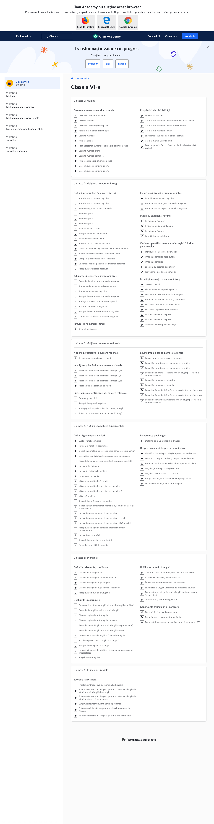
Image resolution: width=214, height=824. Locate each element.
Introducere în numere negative (94, 198)
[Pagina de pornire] (72, 78)
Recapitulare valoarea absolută (93, 269)
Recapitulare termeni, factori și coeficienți (165, 300)
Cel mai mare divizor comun (158, 141)
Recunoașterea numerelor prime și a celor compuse (103, 146)
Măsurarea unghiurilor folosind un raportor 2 (100, 491)
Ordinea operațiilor (154, 262)
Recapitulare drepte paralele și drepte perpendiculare (170, 463)
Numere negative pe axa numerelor (96, 208)
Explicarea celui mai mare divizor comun (164, 136)
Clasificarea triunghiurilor (90, 573)
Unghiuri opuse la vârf (89, 535)
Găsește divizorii (86, 121)
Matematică (83, 78)
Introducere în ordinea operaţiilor (161, 252)
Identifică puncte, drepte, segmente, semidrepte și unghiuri (107, 451)
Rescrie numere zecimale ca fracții (95, 358)
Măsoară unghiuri (87, 496)
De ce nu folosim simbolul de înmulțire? (164, 295)
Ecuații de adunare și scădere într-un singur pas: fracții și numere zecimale (172, 374)
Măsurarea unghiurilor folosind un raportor (99, 486)
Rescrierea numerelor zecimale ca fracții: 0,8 (100, 376)
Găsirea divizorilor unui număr (93, 116)
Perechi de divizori (153, 116)
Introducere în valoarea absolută (94, 244)
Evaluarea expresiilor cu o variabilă (161, 310)
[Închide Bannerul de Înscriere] (208, 47)
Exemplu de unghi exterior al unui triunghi (99, 610)
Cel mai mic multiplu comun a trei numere (165, 126)
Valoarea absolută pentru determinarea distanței (102, 264)
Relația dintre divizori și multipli (94, 131)
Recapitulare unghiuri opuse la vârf (95, 540)
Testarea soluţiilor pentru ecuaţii (160, 325)
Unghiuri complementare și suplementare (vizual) (102, 518)
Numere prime (86, 141)
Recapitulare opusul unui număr (94, 234)
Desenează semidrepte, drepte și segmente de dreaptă (104, 456)
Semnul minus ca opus (89, 229)
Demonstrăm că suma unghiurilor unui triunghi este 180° (106, 605)
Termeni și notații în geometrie (93, 446)
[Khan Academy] (107, 36)
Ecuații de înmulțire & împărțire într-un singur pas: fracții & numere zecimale (173, 401)
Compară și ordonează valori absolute (97, 259)
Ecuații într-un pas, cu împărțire (160, 380)
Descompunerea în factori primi (94, 166)
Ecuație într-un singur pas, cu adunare (163, 358)
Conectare (171, 36)
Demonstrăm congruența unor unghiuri (164, 484)
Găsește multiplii (86, 136)
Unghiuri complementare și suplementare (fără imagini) (105, 523)
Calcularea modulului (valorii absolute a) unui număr (103, 249)
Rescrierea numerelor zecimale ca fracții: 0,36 (100, 381)
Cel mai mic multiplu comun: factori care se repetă (169, 121)
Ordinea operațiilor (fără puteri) (160, 257)
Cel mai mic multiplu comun (158, 131)
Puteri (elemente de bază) (157, 236)
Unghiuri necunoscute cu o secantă (162, 474)
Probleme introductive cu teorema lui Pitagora (101, 685)
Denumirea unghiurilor (89, 476)
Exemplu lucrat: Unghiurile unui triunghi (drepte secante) (106, 625)
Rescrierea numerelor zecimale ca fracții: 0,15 (100, 371)
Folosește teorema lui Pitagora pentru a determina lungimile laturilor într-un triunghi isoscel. (107, 697)
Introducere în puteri (155, 221)
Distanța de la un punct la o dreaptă (162, 441)
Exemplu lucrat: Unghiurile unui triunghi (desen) (101, 630)
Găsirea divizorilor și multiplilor (93, 126)
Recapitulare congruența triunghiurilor (163, 617)
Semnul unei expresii (88, 329)
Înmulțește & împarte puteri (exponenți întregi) (101, 408)
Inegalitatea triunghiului (90, 657)
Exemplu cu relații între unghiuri (94, 545)
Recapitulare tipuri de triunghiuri (94, 593)
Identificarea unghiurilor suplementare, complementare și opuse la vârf (106, 507)
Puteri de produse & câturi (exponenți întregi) (100, 413)
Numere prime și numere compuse (95, 161)
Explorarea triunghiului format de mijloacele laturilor (170, 588)
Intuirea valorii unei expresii (158, 315)
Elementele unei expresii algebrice (161, 289)
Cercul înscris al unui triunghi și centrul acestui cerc (169, 573)
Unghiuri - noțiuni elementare (93, 471)
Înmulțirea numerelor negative (159, 198)
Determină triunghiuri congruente (161, 612)
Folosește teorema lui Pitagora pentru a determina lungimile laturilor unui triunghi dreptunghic (107, 690)
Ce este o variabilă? (154, 284)
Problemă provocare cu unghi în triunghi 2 (99, 640)
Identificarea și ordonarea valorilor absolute (99, 254)
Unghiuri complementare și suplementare (98, 513)
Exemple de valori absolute (91, 239)
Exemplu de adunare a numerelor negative (99, 281)
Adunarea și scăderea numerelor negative (98, 316)
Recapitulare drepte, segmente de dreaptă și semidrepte (105, 461)
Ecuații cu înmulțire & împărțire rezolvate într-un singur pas (173, 390)
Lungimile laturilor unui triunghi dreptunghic (100, 704)
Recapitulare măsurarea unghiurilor (95, 501)
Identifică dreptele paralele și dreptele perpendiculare (170, 453)
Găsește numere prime (89, 151)
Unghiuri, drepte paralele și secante (162, 469)
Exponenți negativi (88, 398)
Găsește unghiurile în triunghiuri (94, 615)
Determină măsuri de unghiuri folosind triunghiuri (102, 635)
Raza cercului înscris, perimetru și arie (163, 578)
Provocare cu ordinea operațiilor (160, 272)
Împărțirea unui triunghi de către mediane (165, 583)
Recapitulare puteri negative (92, 403)
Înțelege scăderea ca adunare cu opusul (98, 301)
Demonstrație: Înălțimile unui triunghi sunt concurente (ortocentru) (171, 593)
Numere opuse (86, 213)
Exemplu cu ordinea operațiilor (160, 267)
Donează (152, 36)
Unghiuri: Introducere (89, 466)
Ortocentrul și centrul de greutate (161, 600)
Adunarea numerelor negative (93, 291)
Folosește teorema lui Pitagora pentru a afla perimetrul (105, 716)
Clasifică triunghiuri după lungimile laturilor (99, 588)
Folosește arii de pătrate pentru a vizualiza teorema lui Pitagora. (104, 709)
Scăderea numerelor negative (93, 306)
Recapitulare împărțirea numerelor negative (166, 208)
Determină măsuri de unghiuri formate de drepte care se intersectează (106, 651)
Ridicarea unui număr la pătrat (159, 226)
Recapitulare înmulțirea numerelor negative (165, 203)
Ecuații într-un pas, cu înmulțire (160, 385)
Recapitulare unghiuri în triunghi (94, 646)
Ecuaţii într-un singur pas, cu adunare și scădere (168, 363)
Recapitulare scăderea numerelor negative (99, 311)
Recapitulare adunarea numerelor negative (99, 296)
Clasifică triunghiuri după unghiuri (95, 583)
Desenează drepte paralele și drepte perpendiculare (169, 458)
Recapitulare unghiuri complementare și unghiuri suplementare (102, 529)
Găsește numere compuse (91, 156)
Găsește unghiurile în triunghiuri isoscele (98, 620)
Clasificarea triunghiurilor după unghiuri (97, 578)
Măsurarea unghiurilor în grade (93, 481)
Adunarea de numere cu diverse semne (97, 286)
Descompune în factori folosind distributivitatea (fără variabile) (170, 146)
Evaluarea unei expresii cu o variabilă (162, 305)
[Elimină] (208, 2)
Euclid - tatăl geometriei (90, 441)
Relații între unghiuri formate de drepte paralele (168, 479)
